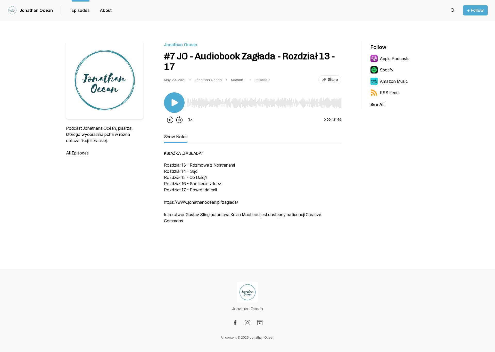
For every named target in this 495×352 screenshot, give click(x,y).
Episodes (80, 10)
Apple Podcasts (394, 58)
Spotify (386, 69)
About (106, 10)
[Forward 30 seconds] (179, 119)
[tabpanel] (252, 195)
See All (377, 104)
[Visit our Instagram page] (247, 322)
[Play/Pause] (174, 102)
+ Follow (475, 10)
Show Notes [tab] (175, 136)
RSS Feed (389, 92)
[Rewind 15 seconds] (170, 119)
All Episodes (77, 152)
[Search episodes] (453, 10)
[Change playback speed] (190, 119)
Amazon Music (394, 81)
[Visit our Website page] (259, 322)
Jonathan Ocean (36, 10)
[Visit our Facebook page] (235, 322)
